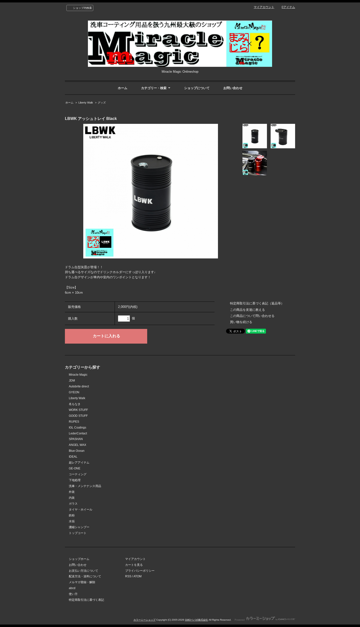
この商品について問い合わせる (252, 316)
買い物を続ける (241, 322)
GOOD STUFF (78, 416)
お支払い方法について (83, 570)
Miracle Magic (78, 374)
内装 (72, 497)
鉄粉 (72, 515)
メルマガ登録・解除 (82, 582)
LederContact (78, 433)
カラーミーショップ (144, 619)
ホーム (122, 88)
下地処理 (75, 480)
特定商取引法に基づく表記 (86, 600)
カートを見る (134, 565)
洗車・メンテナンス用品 (85, 486)
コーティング (77, 474)
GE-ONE (74, 468)
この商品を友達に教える (247, 310)
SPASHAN (76, 439)
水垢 (72, 521)
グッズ (102, 102)
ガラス (73, 503)
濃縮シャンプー (79, 527)
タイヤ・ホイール (80, 509)
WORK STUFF (78, 410)
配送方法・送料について (85, 576)
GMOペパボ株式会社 (196, 619)
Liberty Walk (85, 102)
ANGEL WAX (77, 445)
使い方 (73, 594)
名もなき (75, 404)
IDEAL (73, 456)
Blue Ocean (76, 451)
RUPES (74, 421)
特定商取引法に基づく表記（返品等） (257, 303)
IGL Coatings (77, 427)
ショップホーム (79, 559)
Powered (240, 619)
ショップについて (197, 88)
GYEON (74, 392)
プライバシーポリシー (140, 570)
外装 (72, 492)
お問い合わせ (232, 88)
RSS (128, 576)
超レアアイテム (79, 462)
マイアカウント (264, 7)
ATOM (137, 576)
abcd (72, 588)
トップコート (77, 533)
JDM (72, 380)
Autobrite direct (79, 386)
